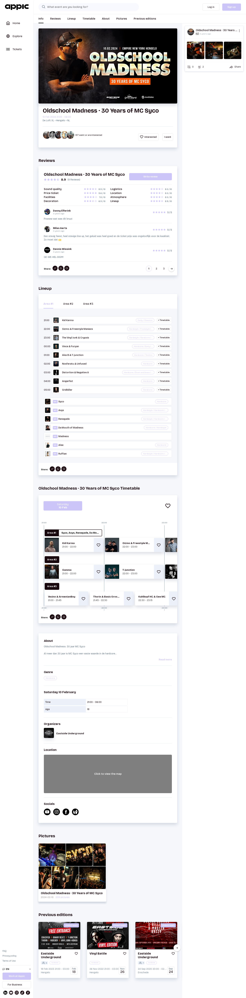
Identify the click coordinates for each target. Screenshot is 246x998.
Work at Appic (17, 976)
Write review (150, 176)
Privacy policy (9, 956)
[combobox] (88, 7)
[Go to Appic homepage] (16, 7)
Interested (150, 137)
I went (167, 137)
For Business (15, 984)
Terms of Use (9, 961)
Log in (211, 7)
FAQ (5, 951)
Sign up (231, 7)
